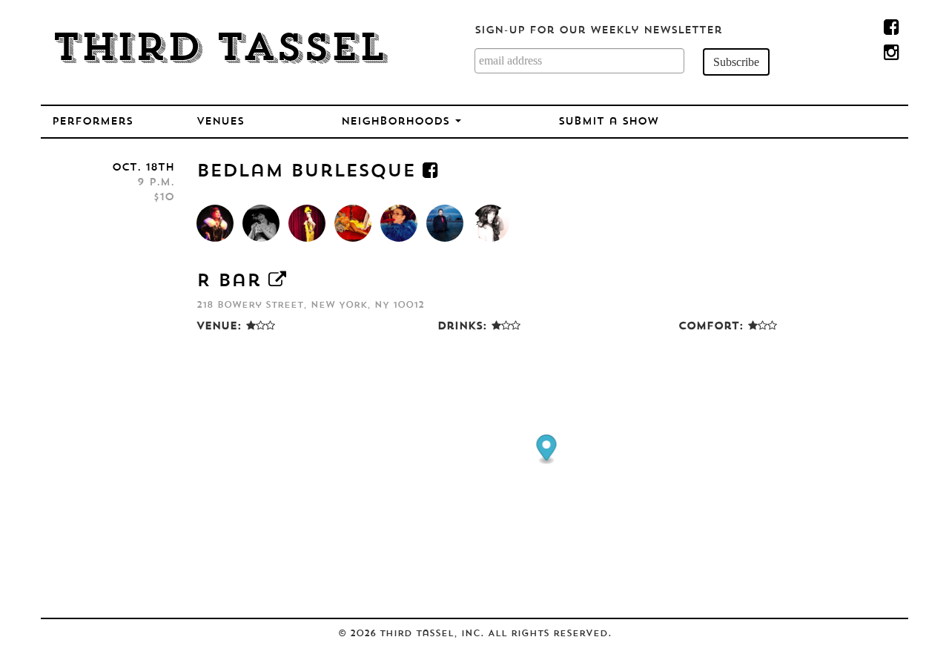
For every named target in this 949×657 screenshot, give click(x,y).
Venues (220, 122)
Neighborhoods (397, 122)
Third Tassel (219, 50)
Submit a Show (608, 122)
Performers (92, 122)
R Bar (228, 282)
